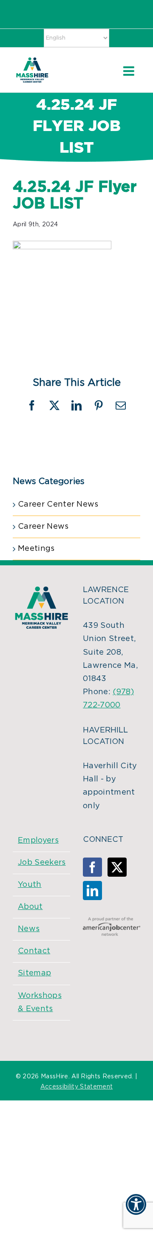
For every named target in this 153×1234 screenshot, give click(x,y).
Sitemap (34, 973)
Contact (34, 951)
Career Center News (58, 504)
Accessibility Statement (76, 1087)
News (29, 929)
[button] (136, 1209)
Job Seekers (42, 862)
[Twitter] (117, 867)
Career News (43, 526)
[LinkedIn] (92, 890)
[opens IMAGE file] (62, 247)
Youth (30, 885)
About (30, 907)
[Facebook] (92, 867)
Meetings (36, 549)
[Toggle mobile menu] (129, 71)
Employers (38, 840)
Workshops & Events (40, 1002)
